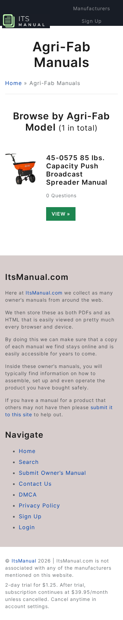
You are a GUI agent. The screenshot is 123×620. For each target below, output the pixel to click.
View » (61, 214)
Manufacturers (91, 8)
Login (92, 33)
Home (13, 83)
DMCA (28, 494)
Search (29, 461)
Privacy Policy (39, 505)
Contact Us (35, 483)
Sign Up (92, 21)
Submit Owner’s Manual (52, 472)
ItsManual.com (44, 293)
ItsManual (24, 561)
